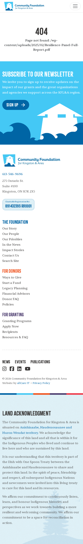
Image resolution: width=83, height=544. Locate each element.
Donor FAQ (10, 299)
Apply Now (10, 326)
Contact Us (10, 255)
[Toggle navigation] (75, 6)
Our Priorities (12, 239)
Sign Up (12, 104)
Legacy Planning (15, 288)
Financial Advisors (16, 294)
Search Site (10, 261)
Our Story (9, 228)
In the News (11, 245)
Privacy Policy (41, 383)
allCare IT (23, 383)
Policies (8, 304)
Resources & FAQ (15, 337)
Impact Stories (13, 250)
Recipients (10, 332)
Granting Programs (16, 321)
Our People (10, 234)
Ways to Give (11, 277)
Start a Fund (11, 283)
